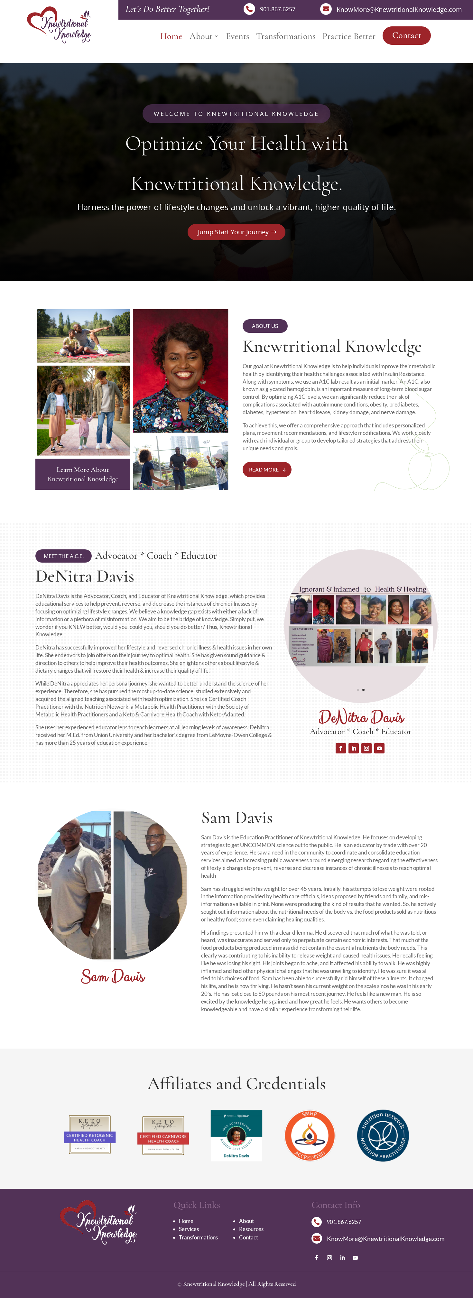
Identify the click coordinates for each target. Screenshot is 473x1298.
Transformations (285, 38)
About (201, 38)
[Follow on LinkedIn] (353, 748)
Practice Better (349, 38)
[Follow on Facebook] (341, 748)
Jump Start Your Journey (233, 232)
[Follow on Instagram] (366, 748)
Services (189, 1229)
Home (171, 38)
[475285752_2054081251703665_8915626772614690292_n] (112, 960)
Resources (251, 1229)
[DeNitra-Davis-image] (361, 701)
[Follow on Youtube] (379, 748)
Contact (406, 35)
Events (237, 38)
